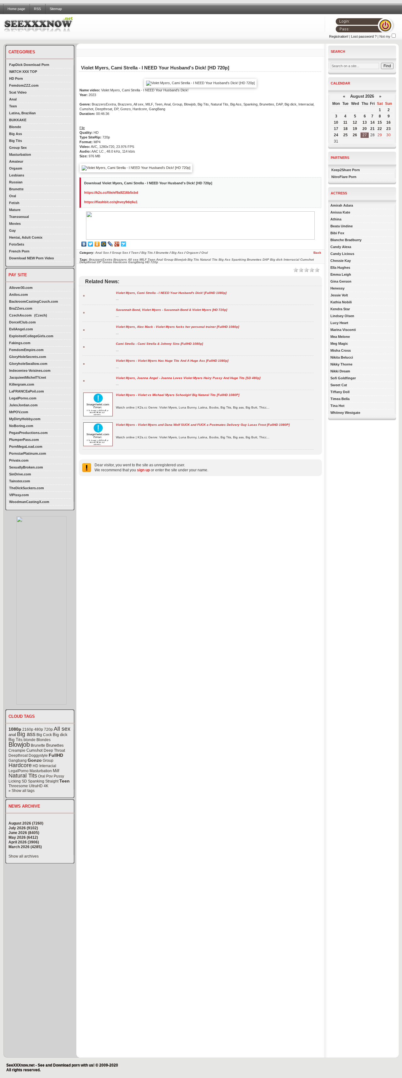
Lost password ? (364, 36)
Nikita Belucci (341, 357)
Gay (12, 230)
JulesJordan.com (23, 405)
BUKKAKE (17, 120)
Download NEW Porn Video (31, 258)
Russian (16, 182)
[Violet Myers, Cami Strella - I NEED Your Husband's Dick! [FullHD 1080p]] (83, 295)
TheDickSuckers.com (26, 488)
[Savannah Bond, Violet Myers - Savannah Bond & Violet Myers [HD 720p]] (83, 312)
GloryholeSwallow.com (28, 364)
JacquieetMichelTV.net (27, 377)
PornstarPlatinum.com (27, 453)
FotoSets (16, 244)
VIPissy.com (19, 495)
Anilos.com (18, 294)
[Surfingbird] (123, 244)
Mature (14, 210)
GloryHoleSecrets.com (27, 357)
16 (388, 122)
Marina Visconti (343, 330)
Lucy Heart (339, 323)
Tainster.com (19, 481)
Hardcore (20, 765)
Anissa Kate (340, 212)
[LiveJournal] (110, 244)
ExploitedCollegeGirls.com (31, 336)
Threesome (18, 786)
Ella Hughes (340, 267)
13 (364, 122)
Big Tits (15, 141)
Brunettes (55, 745)
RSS (37, 9)
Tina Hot (337, 406)
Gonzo (35, 760)
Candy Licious (342, 254)
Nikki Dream (340, 371)
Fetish (14, 203)
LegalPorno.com (22, 398)
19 (355, 129)
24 (336, 135)
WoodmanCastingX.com (29, 502)
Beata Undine (341, 226)
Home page (16, 9)
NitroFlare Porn (343, 177)
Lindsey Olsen (342, 316)
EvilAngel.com (21, 329)
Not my (384, 36)
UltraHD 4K (38, 786)
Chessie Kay (340, 261)
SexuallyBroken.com (26, 467)
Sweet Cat (338, 385)
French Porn (19, 251)
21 (372, 129)
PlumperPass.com (24, 439)
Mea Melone (340, 337)
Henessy (337, 288)
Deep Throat (54, 750)
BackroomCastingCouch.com (33, 301)
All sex (62, 729)
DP (99, 262)
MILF (143, 259)
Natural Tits (22, 775)
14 (372, 122)
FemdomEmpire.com (26, 350)
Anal (13, 99)
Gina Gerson (340, 281)
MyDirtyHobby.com (25, 419)
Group (48, 760)
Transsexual (19, 217)
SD (24, 781)
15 (380, 122)
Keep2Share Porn (345, 170)
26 (355, 135)
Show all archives (23, 856)
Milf (56, 770)
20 (364, 129)
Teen (13, 106)
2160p (27, 729)
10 (336, 122)
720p (48, 729)
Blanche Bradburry (345, 240)
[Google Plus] (117, 244)
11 (345, 122)
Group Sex (18, 147)
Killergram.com (21, 384)
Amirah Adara (341, 205)
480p (38, 729)
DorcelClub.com (22, 322)
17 (336, 129)
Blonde (15, 127)
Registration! (338, 36)
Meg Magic (339, 343)
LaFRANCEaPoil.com (26, 391)
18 (345, 129)
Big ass (26, 734)
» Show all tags (21, 790)
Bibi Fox (337, 233)
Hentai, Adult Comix (25, 237)
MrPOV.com (18, 412)
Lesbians (16, 175)
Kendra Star (340, 309)
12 (355, 122)
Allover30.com (21, 288)
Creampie (16, 750)
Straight (51, 781)
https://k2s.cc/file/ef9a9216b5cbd (111, 192)
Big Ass (15, 134)
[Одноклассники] (97, 244)
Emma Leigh (340, 274)
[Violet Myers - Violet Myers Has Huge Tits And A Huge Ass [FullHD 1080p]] (83, 363)
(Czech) (40, 315)
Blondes (43, 740)
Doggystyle (38, 755)
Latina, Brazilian (22, 113)
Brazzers (120, 259)
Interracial (47, 766)
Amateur (16, 161)
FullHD (56, 755)
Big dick (60, 734)
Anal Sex (102, 252)
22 (380, 129)
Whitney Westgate (345, 412)
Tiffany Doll (340, 392)
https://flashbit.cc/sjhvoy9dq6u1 (111, 202)
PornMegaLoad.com (25, 446)
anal (12, 734)
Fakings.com (19, 343)
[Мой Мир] (103, 244)
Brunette (16, 189)
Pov (49, 776)
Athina (335, 219)
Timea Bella (340, 399)
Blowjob (19, 744)
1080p (14, 729)
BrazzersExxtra (100, 259)
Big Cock (44, 735)
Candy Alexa (340, 247)
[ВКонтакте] (84, 244)
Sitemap (56, 9)
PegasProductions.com (28, 433)
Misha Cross (340, 350)
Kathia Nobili (341, 302)
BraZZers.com (20, 308)
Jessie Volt (339, 295)
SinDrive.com (20, 474)
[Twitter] (90, 244)
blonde (29, 740)
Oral (12, 196)
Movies (15, 223)
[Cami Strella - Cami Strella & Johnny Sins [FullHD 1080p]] (83, 346)
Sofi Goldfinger (343, 378)
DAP (266, 259)
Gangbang (17, 760)
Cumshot (34, 750)
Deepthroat (18, 755)
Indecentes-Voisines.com (30, 370)
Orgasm (15, 168)
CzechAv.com (20, 315)
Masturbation (20, 154)
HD (35, 766)
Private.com (19, 460)
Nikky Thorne (341, 364)
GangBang (136, 262)
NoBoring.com (21, 426)
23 (388, 129)
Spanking (36, 781)
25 (345, 135)
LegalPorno (18, 771)
